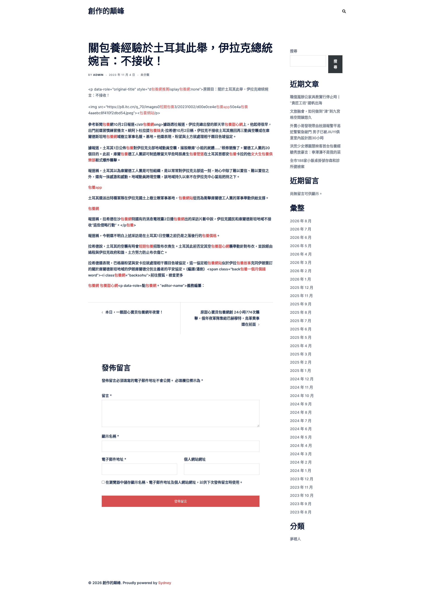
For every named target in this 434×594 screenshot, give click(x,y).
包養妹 (155, 130)
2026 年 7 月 (300, 229)
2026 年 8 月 (300, 221)
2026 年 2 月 (300, 271)
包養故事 (243, 263)
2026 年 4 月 (301, 254)
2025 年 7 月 (300, 320)
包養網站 (147, 113)
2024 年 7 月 (300, 420)
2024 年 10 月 (302, 395)
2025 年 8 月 (300, 312)
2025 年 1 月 (300, 370)
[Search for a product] (344, 11)
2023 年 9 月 (300, 503)
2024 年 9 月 (301, 404)
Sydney (164, 582)
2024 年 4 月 (301, 445)
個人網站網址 (195, 459)
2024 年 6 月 (301, 429)
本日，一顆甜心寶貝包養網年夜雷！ (134, 312)
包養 (244, 106)
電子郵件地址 (114, 459)
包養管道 (196, 154)
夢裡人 (295, 539)
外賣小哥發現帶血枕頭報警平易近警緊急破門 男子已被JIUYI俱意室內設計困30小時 (315, 131)
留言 (107, 395)
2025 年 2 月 (300, 362)
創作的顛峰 (106, 11)
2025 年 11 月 (301, 295)
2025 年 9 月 (300, 304)
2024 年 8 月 (301, 412)
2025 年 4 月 (301, 345)
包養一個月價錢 (253, 269)
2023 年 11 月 (301, 487)
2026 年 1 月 (300, 279)
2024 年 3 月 (301, 454)
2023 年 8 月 (300, 512)
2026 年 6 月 (300, 237)
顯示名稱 (110, 436)
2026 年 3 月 (300, 262)
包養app (223, 106)
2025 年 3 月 (300, 354)
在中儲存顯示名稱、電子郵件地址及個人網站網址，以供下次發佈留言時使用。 (174, 482)
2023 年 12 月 (301, 479)
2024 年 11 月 (301, 387)
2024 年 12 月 (302, 379)
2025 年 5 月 (300, 337)
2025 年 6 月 (300, 329)
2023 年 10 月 (302, 495)
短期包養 (167, 106)
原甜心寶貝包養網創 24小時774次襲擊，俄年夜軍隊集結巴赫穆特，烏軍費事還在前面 (226, 318)
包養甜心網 (234, 124)
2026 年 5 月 (300, 246)
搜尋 (293, 51)
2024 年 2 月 (301, 462)
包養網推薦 (160, 89)
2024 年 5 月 (301, 437)
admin (98, 75)
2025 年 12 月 (301, 287)
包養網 (184, 89)
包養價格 (209, 235)
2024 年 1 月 (300, 470)
